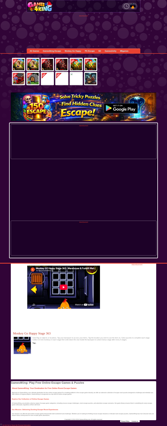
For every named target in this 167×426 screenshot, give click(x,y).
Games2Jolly (110, 51)
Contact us (135, 421)
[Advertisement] (83, 32)
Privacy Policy (125, 421)
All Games (34, 51)
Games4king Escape (52, 51)
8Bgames (124, 51)
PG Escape (90, 51)
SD (99, 51)
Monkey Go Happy (73, 51)
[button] (15, 425)
